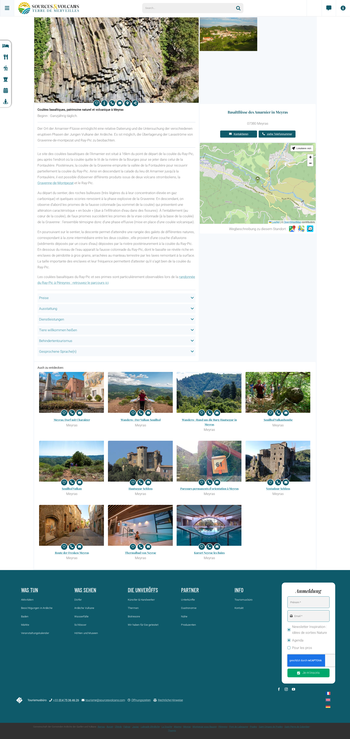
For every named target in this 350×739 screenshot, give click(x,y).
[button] (257, 179)
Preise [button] (44, 298)
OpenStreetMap (292, 222)
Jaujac (135, 726)
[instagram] (286, 689)
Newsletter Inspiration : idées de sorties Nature (309, 630)
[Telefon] (112, 103)
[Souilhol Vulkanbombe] (278, 392)
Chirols (118, 726)
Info (239, 589)
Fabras (127, 726)
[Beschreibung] (104, 103)
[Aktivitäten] (5, 68)
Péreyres (223, 726)
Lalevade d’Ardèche (150, 726)
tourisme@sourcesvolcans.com (105, 700)
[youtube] (293, 689)
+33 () (66, 700)
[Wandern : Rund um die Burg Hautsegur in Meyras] (209, 392)
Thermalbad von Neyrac (140, 553)
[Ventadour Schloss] (278, 461)
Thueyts (172, 730)
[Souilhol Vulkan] (72, 461)
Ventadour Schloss (278, 489)
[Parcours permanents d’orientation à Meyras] (209, 461)
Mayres (177, 726)
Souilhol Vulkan (72, 489)
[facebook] (279, 689)
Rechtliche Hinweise (170, 700)
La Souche (167, 726)
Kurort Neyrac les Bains (209, 553)
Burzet (110, 726)
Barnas (101, 726)
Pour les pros (302, 648)
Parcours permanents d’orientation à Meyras (209, 489)
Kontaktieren (241, 134)
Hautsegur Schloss (141, 489)
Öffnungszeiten (141, 700)
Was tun (29, 589)
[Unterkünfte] (5, 46)
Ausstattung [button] (48, 309)
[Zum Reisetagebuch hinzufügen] (96, 103)
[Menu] (7, 8)
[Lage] (127, 103)
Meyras (187, 726)
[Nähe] (5, 101)
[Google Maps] (292, 229)
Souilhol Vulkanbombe (278, 420)
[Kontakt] (329, 8)
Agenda (297, 640)
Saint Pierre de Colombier (297, 726)
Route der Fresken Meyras (72, 553)
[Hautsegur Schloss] (141, 461)
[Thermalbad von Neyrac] (141, 525)
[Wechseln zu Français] (328, 693)
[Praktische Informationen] (343, 8)
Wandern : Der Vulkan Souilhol (141, 420)
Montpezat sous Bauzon (205, 726)
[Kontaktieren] (119, 103)
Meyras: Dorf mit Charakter (72, 420)
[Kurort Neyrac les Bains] (209, 525)
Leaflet (275, 222)
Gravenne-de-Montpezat (55, 183)
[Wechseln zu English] (328, 700)
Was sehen (85, 589)
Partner (190, 589)
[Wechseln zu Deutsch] (328, 706)
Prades (253, 726)
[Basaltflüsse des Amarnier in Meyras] (116, 19)
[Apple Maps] (301, 229)
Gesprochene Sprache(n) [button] (58, 351)
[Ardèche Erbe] (5, 79)
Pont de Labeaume (238, 726)
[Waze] (310, 229)
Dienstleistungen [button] (51, 319)
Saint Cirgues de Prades (271, 726)
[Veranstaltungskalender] (5, 90)
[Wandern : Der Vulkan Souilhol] (141, 392)
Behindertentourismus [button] (55, 341)
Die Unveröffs (143, 589)
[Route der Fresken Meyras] (72, 525)
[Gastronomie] (5, 57)
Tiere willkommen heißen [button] (58, 330)
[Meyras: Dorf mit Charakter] (72, 392)
